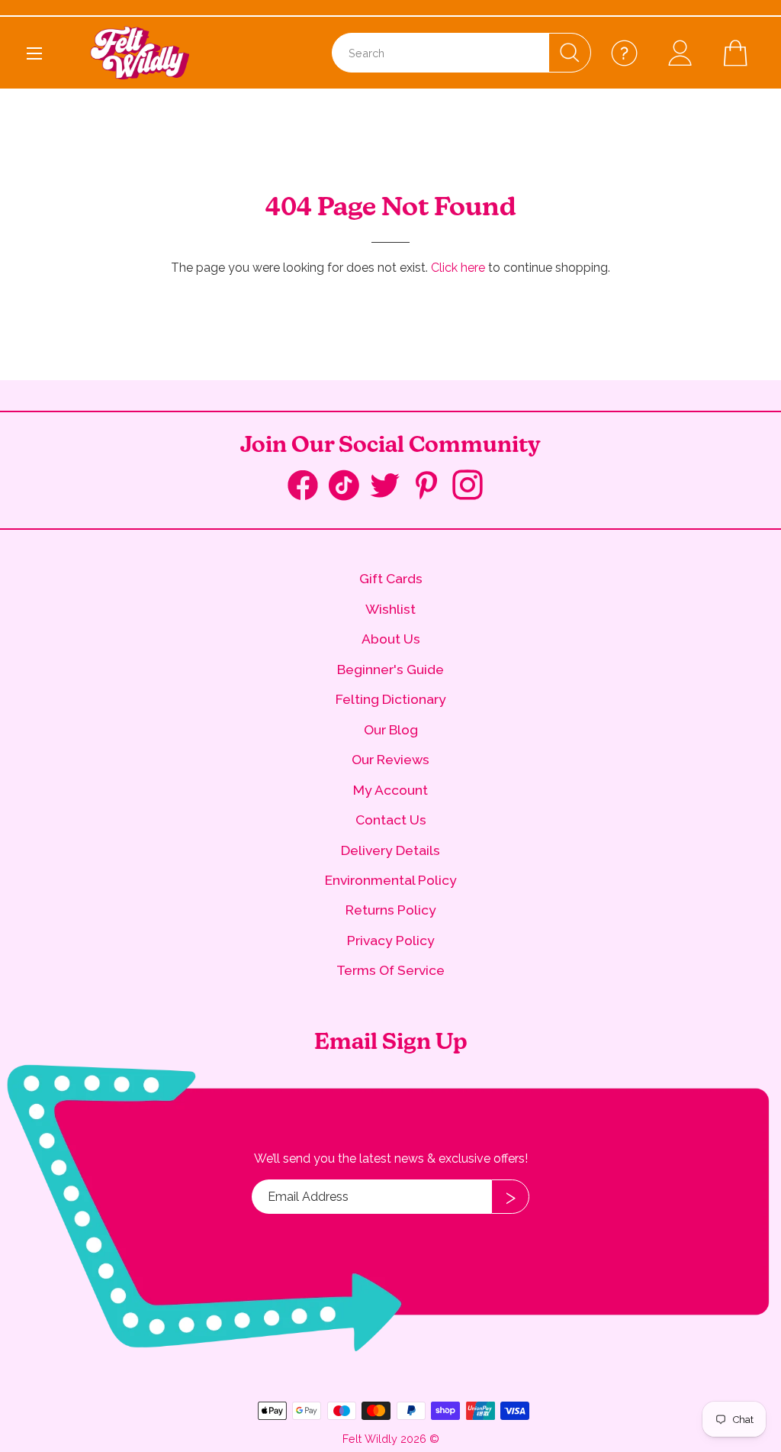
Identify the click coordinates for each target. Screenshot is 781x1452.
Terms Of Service (390, 970)
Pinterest (431, 487)
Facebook (308, 489)
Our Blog (391, 729)
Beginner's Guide (390, 669)
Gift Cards (391, 578)
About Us (391, 639)
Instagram (472, 487)
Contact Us (390, 820)
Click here (458, 267)
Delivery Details (390, 850)
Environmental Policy (391, 880)
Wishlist (390, 609)
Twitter (390, 487)
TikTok (349, 489)
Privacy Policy (391, 940)
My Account (390, 790)
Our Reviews (390, 759)
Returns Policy (391, 910)
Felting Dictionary (391, 699)
